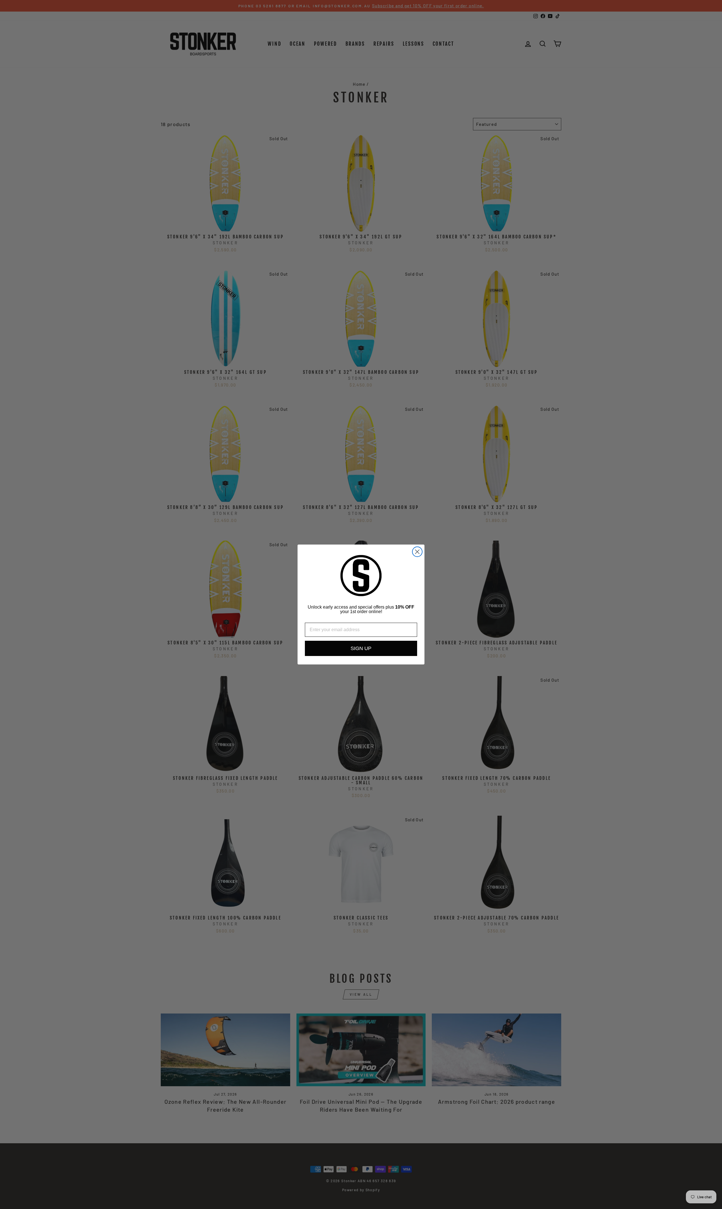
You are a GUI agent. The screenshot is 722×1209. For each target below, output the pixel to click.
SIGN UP (361, 648)
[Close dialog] (417, 552)
